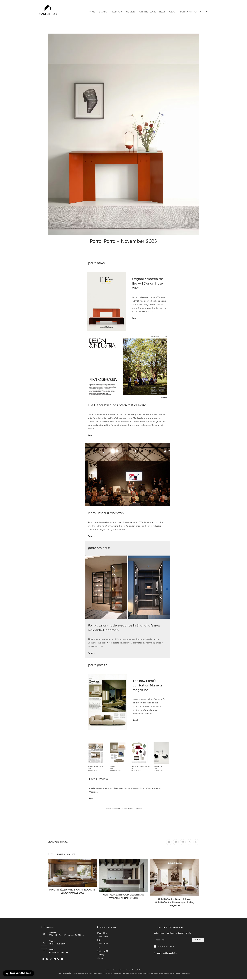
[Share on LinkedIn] (176, 842)
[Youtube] (62, 959)
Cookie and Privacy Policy (167, 953)
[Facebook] (47, 959)
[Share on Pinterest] (183, 842)
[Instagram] (51, 959)
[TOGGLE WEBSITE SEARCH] (207, 12)
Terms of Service (112, 970)
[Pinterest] (58, 959)
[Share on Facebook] (169, 842)
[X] (43, 959)
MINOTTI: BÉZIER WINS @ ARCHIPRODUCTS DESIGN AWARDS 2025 (72, 891)
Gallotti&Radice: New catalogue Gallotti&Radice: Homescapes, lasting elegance (174, 902)
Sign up (198, 940)
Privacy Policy (125, 970)
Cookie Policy (137, 970)
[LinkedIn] (55, 959)
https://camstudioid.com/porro (130, 809)
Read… (135, 318)
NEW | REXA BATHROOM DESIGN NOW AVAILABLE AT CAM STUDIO (123, 896)
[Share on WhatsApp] (196, 842)
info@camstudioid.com (58, 952)
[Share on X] (189, 842)
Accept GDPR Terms (166, 946)
